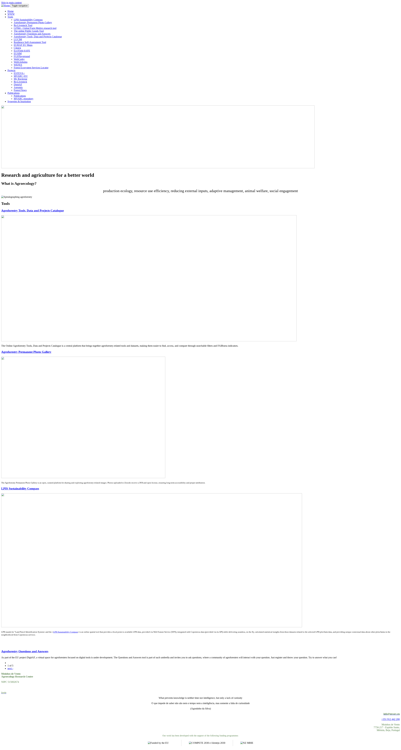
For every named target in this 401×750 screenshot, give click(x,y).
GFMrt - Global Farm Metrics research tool (35, 28)
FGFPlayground (22, 56)
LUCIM (18, 39)
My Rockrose (20, 79)
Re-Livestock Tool (23, 25)
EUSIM (18, 53)
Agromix (18, 87)
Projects (11, 70)
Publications (14, 93)
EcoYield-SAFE (22, 50)
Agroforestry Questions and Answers (32, 33)
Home (11, 11)
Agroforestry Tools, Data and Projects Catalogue (38, 36)
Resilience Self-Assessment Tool (30, 42)
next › (10, 668)
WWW (11, 14)
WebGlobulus (20, 62)
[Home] (5, 5)
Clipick (17, 48)
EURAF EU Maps (23, 45)
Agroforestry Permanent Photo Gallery (33, 22)
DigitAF (18, 84)
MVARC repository (23, 98)
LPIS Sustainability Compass (28, 19)
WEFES (18, 64)
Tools (10, 17)
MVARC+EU (21, 76)
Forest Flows (20, 90)
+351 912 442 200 (390, 719)
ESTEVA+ (19, 73)
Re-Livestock (20, 81)
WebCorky (19, 59)
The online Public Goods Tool (29, 31)
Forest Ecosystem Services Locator (31, 67)
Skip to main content (11, 2)
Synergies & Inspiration (19, 101)
